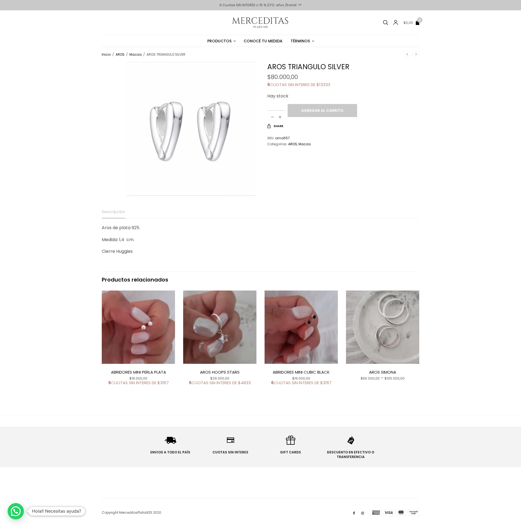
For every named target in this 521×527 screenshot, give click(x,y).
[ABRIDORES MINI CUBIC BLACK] (301, 327)
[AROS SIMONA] (382, 327)
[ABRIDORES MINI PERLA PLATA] (138, 327)
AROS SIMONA (382, 372)
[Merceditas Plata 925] (260, 22)
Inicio (106, 54)
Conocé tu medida (263, 41)
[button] (16, 511)
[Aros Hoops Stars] (219, 327)
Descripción (113, 212)
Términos (300, 41)
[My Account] (395, 22)
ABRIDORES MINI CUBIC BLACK (301, 372)
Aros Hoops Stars (220, 372)
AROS (120, 54)
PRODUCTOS (219, 41)
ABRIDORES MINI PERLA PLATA (138, 372)
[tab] (117, 214)
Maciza (135, 54)
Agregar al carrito (322, 110)
